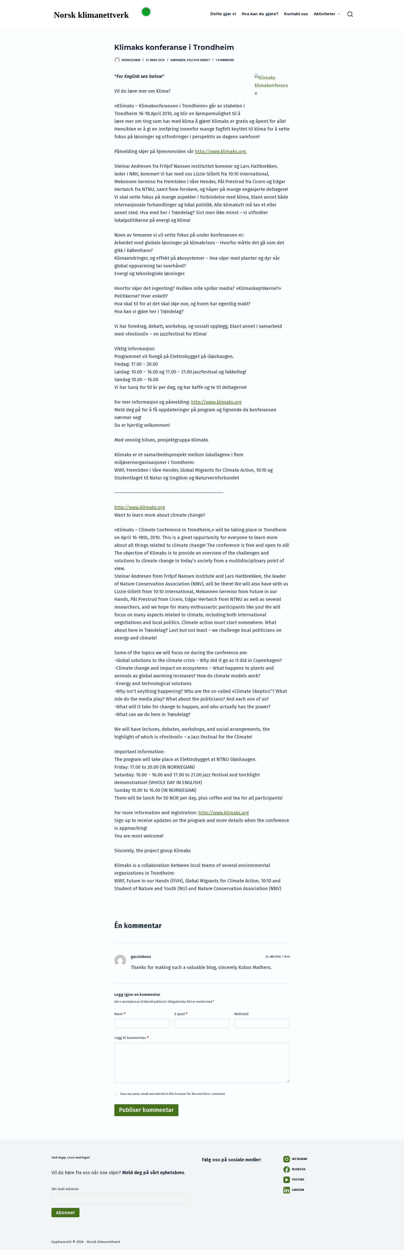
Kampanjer (177, 60)
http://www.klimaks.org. (221, 151)
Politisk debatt (198, 60)
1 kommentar (225, 60)
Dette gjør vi (223, 14)
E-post (181, 1014)
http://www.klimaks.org (216, 402)
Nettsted (241, 1014)
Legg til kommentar (131, 1038)
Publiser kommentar (146, 1110)
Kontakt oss (296, 14)
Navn (120, 1014)
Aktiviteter (324, 14)
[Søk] (350, 14)
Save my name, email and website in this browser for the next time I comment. (172, 1094)
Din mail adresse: (65, 1189)
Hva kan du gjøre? (260, 14)
